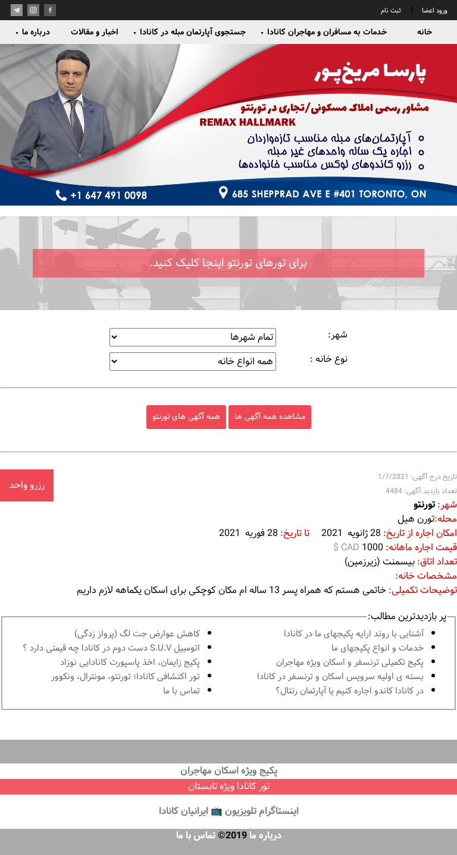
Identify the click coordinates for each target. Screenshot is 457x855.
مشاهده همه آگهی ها (269, 417)
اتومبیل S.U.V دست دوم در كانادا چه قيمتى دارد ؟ (111, 648)
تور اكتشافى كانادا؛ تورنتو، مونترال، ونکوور (125, 677)
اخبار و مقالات (94, 32)
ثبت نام (391, 10)
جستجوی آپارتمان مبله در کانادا (189, 32)
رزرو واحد (27, 485)
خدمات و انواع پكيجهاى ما (377, 648)
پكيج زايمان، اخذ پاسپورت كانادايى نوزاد (130, 662)
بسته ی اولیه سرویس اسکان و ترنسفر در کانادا (340, 677)
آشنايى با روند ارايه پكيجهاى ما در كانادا (354, 634)
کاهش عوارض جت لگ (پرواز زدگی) (137, 634)
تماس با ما (181, 691)
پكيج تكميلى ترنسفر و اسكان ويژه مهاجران (350, 662)
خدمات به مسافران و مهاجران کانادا (323, 32)
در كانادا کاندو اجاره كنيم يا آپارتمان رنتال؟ (350, 691)
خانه (424, 32)
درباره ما (32, 32)
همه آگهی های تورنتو (186, 417)
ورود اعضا (433, 10)
